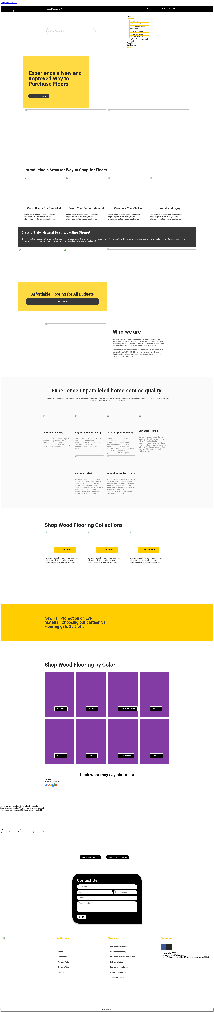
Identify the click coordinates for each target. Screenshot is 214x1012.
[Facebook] (163, 947)
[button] (47, 557)
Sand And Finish (117, 977)
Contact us (62, 957)
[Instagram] (169, 947)
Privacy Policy (64, 962)
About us (61, 952)
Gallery (61, 972)
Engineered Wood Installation (122, 957)
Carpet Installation (118, 972)
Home (60, 947)
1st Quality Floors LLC (9, 3)
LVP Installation (116, 962)
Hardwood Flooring (118, 952)
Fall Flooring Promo (118, 947)
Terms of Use (63, 967)
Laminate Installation (119, 967)
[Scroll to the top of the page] (1, 1007)
